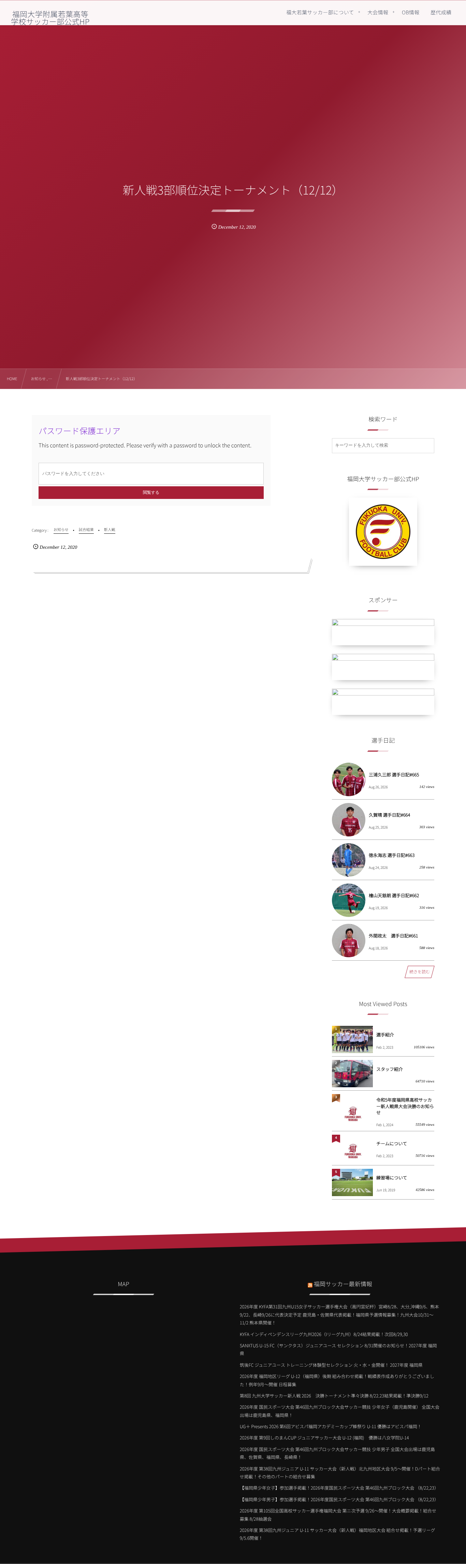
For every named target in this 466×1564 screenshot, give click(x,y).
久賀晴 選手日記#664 (389, 815)
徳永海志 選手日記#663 (391, 855)
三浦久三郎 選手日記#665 (394, 774)
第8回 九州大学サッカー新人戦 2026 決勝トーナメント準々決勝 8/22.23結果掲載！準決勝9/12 (334, 1395)
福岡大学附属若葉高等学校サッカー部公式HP (50, 17)
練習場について (391, 1177)
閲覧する (151, 492)
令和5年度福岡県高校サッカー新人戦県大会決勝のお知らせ (405, 1105)
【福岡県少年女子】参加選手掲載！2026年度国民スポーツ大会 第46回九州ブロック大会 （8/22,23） (339, 1487)
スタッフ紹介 (389, 1069)
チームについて (391, 1143)
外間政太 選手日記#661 (393, 935)
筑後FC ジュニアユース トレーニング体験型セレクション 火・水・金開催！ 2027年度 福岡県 (331, 1365)
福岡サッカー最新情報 (343, 1283)
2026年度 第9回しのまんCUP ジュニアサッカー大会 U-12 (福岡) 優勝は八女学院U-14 (324, 1437)
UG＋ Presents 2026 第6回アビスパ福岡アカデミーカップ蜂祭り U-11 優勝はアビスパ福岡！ (331, 1426)
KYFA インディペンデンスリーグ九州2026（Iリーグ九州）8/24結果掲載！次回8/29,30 (324, 1334)
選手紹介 (385, 1034)
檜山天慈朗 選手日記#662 (394, 895)
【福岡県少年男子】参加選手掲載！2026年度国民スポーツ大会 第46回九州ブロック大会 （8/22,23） (339, 1499)
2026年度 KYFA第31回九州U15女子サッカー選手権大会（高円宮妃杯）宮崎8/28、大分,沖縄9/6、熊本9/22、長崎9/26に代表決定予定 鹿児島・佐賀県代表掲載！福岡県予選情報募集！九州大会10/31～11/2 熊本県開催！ (339, 1314)
